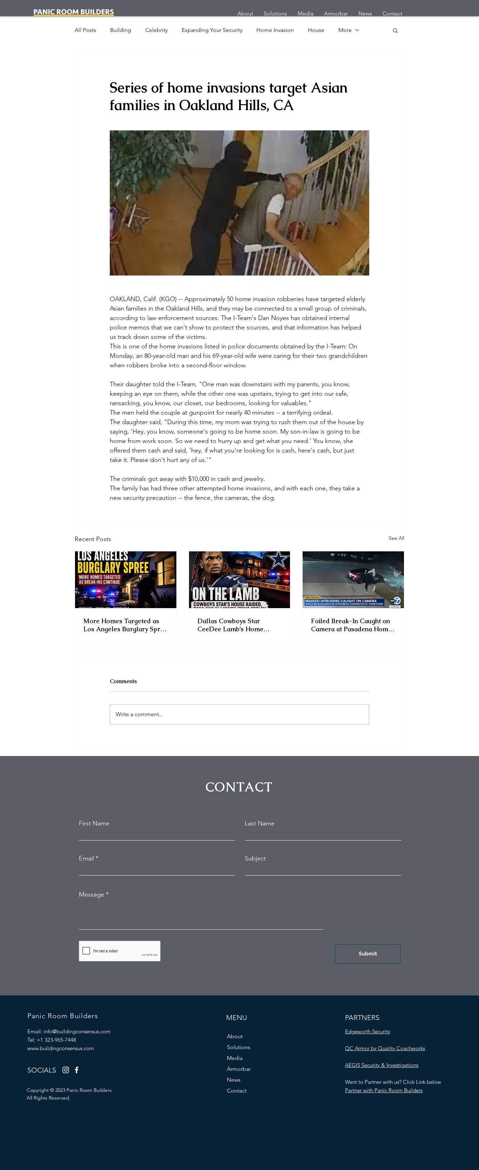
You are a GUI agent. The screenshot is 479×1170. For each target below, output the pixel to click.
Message (91, 894)
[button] (395, 30)
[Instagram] (65, 1070)
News (234, 1079)
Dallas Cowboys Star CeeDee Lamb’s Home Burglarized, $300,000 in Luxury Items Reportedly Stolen (234, 625)
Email (86, 858)
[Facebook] (76, 1070)
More (345, 30)
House (316, 30)
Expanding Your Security (212, 30)
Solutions (238, 1047)
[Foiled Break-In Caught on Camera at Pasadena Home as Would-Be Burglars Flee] (353, 579)
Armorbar (239, 1069)
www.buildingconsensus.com (60, 1048)
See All (396, 538)
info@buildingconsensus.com (76, 1031)
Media (235, 1058)
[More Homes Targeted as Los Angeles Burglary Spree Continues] (125, 579)
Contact (237, 1090)
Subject (255, 858)
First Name (94, 823)
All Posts (85, 30)
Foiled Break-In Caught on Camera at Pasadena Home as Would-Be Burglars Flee (351, 625)
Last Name (260, 823)
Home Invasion (275, 30)
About (235, 1036)
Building (120, 30)
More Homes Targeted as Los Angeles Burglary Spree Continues (125, 625)
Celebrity (156, 30)
